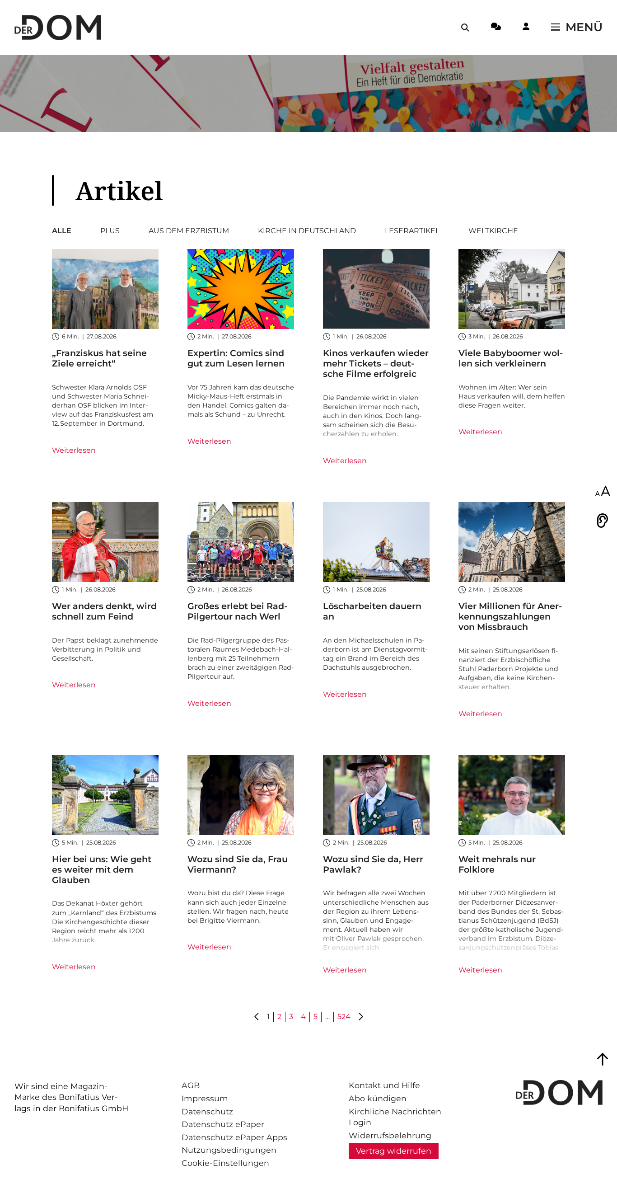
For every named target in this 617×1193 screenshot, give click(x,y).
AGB (191, 1085)
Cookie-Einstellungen (225, 1163)
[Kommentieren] (496, 28)
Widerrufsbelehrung (390, 1135)
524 (344, 1016)
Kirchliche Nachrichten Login (395, 1117)
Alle (61, 231)
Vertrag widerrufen (393, 1150)
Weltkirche (493, 231)
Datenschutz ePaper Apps (234, 1137)
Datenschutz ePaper (223, 1124)
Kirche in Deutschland (307, 231)
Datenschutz (207, 1111)
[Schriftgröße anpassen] (602, 491)
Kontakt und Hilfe (384, 1085)
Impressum (205, 1098)
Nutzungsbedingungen (229, 1150)
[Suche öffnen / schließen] (465, 27)
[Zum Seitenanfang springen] (602, 1059)
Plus (110, 231)
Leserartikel (412, 231)
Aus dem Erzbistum (189, 231)
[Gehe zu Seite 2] (360, 1017)
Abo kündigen (378, 1098)
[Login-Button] (526, 28)
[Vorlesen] (602, 520)
